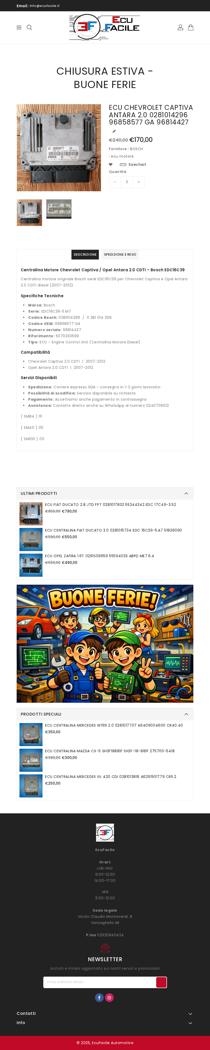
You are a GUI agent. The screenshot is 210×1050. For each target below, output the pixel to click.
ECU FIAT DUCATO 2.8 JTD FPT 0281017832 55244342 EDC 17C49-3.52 (110, 504)
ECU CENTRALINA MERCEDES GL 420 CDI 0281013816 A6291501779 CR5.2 (110, 776)
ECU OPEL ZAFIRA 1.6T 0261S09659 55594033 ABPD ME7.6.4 (99, 556)
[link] (105, 644)
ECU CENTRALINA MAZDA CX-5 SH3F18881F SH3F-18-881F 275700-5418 (110, 751)
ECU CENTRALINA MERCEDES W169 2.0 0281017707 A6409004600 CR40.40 (114, 725)
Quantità (117, 172)
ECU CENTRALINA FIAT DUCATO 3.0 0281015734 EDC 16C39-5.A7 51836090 (113, 530)
